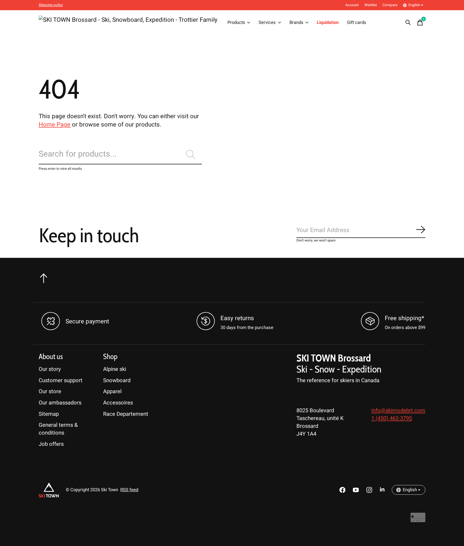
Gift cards (356, 22)
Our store (50, 391)
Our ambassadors (60, 403)
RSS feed (129, 490)
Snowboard (116, 380)
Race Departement (125, 414)
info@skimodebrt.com (398, 410)
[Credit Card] (418, 520)
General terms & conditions (58, 429)
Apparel (112, 391)
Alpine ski (114, 369)
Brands (296, 22)
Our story (50, 369)
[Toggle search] (408, 22)
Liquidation (328, 22)
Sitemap (49, 414)
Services (267, 22)
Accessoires (118, 403)
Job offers (51, 444)
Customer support (60, 380)
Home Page (54, 124)
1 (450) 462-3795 (391, 418)
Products (236, 22)
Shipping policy (51, 5)
